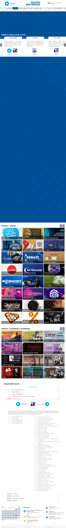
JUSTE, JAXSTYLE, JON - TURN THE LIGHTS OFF (46, 477)
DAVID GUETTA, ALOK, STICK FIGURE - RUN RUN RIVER (47, 425)
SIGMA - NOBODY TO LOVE (42, 428)
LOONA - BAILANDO (41, 463)
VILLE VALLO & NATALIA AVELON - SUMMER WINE (46, 485)
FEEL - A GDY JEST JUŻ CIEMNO (43, 437)
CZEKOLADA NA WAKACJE (15, 498)
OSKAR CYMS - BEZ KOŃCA (42, 462)
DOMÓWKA (12, 500)
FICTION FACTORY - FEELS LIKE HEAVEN (45, 446)
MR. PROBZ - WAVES (41, 449)
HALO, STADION (57, 38)
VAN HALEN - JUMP (41, 471)
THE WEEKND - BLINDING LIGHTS (44, 480)
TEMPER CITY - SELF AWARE (43, 490)
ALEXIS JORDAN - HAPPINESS (43, 489)
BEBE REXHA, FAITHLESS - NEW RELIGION (45, 447)
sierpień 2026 (11, 507)
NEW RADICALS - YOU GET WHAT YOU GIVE (45, 419)
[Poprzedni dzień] (11, 387)
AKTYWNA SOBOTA (13, 38)
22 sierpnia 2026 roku (32, 387)
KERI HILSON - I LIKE (41, 450)
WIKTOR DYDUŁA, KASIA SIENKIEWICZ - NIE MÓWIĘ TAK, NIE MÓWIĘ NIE (48, 442)
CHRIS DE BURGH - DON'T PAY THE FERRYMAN (46, 433)
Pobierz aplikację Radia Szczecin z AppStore (54, 507)
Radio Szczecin (5, 10)
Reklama (36, 8)
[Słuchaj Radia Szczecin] (6, 3)
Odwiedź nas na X (52, 8)
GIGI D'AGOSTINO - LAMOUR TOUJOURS (45, 424)
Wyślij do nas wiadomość (60, 8)
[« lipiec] (3, 507)
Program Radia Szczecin (12, 10)
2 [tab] (33, 325)
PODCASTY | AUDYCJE (8, 226)
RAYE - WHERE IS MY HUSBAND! (43, 453)
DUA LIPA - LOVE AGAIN (42, 431)
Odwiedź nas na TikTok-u (56, 8)
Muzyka (20, 8)
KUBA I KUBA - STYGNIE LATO (43, 432)
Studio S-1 (30, 8)
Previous (1, 45)
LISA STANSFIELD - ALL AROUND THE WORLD (46, 481)
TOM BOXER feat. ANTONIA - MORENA (44, 459)
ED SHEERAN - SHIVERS (42, 460)
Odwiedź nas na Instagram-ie (54, 8)
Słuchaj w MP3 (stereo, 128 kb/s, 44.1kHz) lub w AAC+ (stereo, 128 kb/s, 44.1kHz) (34, 516)
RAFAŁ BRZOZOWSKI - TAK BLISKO (44, 476)
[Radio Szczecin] (33, 3)
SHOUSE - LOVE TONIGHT (42, 478)
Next (65, 45)
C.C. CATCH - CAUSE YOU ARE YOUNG (44, 416)
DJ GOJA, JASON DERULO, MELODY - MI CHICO (46, 473)
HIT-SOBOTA (12, 494)
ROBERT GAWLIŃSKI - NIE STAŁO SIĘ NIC (45, 458)
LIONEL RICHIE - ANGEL (42, 429)
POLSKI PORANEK (14, 392)
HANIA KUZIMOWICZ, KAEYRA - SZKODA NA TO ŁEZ (47, 423)
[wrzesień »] (18, 507)
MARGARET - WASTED (42, 456)
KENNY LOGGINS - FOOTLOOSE (43, 422)
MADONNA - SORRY (41, 443)
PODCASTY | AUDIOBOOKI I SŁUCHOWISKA (15, 329)
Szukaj (61, 8)
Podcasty (15, 8)
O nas (40, 8)
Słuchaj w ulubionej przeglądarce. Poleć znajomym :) (34, 512)
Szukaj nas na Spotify (58, 8)
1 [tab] (32, 325)
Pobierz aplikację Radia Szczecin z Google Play (32, 521)
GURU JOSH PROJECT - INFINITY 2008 (44, 486)
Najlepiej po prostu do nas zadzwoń (49, 8)
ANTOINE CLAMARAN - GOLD (43, 468)
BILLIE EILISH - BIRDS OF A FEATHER (44, 420)
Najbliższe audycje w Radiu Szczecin (13, 35)
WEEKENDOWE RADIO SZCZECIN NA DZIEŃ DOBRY (21, 396)
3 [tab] (33, 380)
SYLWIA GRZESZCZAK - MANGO (43, 467)
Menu (64, 8)
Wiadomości (9, 8)
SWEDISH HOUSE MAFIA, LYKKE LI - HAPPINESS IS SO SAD (48, 438)
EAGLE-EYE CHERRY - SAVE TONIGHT (44, 475)
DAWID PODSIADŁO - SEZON (43, 482)
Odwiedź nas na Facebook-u (51, 8)
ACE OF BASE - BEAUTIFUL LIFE (43, 436)
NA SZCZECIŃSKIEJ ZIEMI (15, 394)
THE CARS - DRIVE (41, 440)
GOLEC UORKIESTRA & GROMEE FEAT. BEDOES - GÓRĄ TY (48, 451)
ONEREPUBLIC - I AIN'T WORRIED (44, 445)
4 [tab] (35, 380)
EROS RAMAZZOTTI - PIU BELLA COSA (44, 454)
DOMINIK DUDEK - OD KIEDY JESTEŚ (44, 488)
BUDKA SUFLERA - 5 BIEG (42, 427)
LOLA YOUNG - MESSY (42, 469)
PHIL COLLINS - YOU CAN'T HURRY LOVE (45, 464)
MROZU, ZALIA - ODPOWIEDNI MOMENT (45, 418)
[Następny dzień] (54, 387)
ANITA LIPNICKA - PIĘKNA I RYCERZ (44, 472)
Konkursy (25, 8)
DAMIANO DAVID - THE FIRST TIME (44, 484)
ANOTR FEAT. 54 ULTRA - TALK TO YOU (45, 455)
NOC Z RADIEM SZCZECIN (15, 390)
